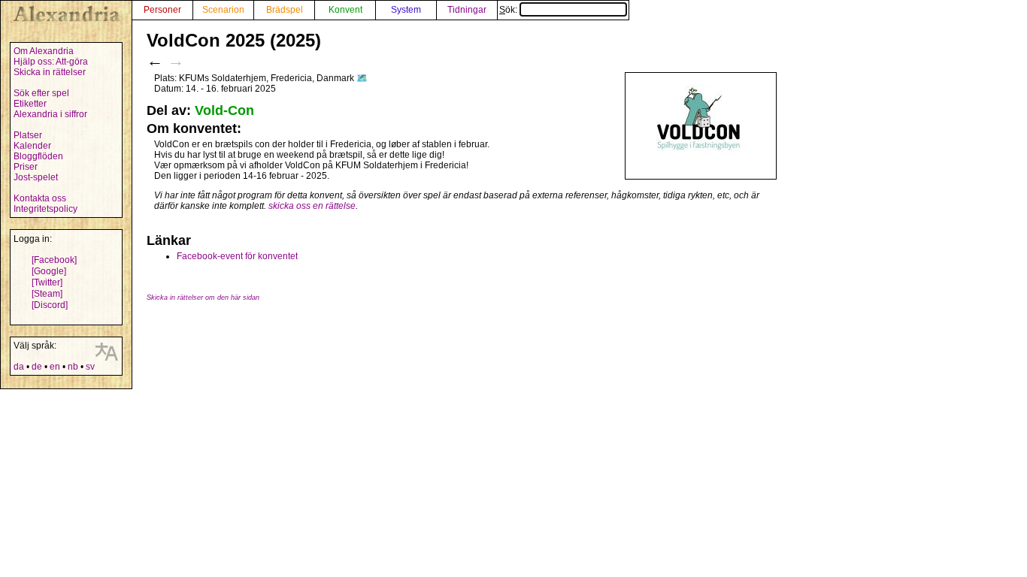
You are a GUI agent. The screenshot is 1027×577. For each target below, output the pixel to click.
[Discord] (50, 305)
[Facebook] (54, 260)
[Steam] (47, 293)
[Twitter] (47, 282)
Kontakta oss (40, 198)
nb (73, 366)
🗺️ (362, 78)
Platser (28, 135)
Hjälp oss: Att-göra (51, 61)
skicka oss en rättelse (312, 206)
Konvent (345, 10)
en (55, 366)
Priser (26, 167)
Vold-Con (224, 110)
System (406, 10)
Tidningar (466, 10)
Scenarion (223, 10)
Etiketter (30, 103)
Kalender (32, 145)
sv (90, 366)
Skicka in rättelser (50, 72)
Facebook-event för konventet (237, 256)
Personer (162, 10)
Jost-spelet (36, 177)
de (37, 366)
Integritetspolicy (45, 209)
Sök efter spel (41, 93)
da (19, 366)
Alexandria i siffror (50, 114)
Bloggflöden (38, 156)
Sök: (509, 10)
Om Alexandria (44, 51)
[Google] (49, 271)
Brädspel (284, 10)
